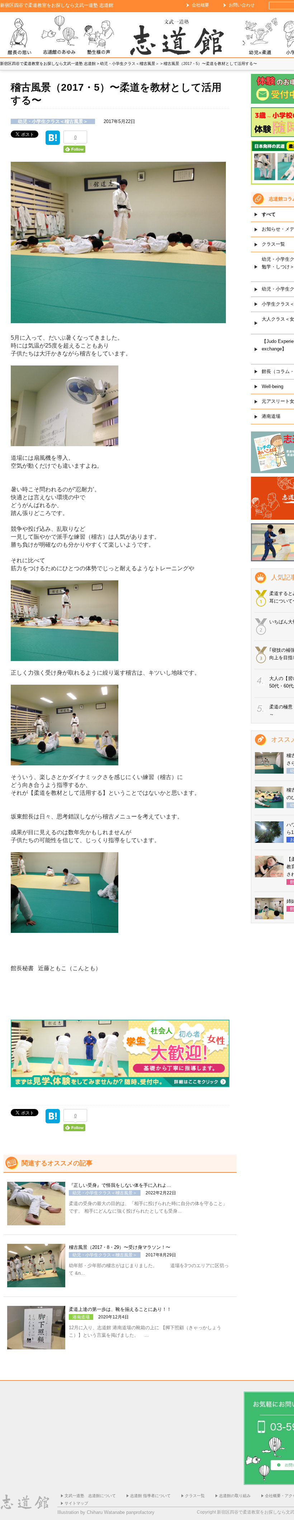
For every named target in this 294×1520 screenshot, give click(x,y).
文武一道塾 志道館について (90, 1495)
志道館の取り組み (235, 1495)
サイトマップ (76, 1503)
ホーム (179, 36)
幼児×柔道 (260, 36)
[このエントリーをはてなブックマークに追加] (53, 141)
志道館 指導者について (150, 1495)
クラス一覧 (195, 1495)
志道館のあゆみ (59, 36)
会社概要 (200, 5)
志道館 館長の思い (19, 36)
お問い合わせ (242, 5)
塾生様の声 (98, 36)
